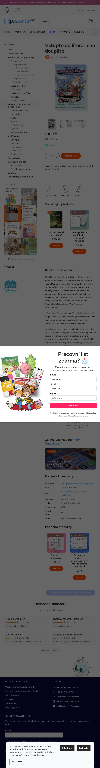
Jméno (52, 383)
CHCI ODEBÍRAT (72, 405)
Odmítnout (66, 748)
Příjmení (53, 393)
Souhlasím (83, 748)
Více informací (36, 755)
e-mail (52, 374)
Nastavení (16, 761)
